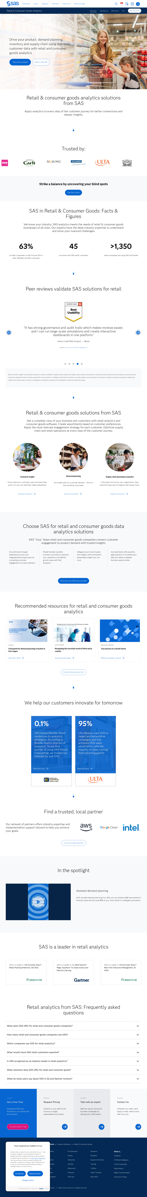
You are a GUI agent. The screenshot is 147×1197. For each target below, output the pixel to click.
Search (116, 3)
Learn (36, 4)
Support (45, 4)
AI (123, 11)
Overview (93, 11)
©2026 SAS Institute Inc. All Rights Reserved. (72, 1188)
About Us (66, 4)
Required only (35, 1174)
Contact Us (127, 3)
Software (26, 4)
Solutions (103, 11)
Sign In (138, 4)
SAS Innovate (79, 4)
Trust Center (51, 1188)
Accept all (19, 1174)
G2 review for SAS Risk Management (76, 347)
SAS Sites (132, 3)
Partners (55, 4)
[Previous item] (9, 333)
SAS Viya (114, 11)
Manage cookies (28, 1180)
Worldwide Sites (121, 3)
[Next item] (138, 333)
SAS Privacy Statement (38, 1158)
